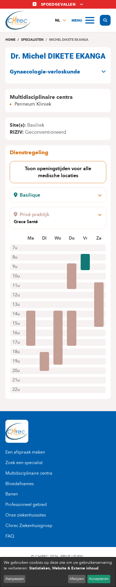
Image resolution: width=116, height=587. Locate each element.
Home (10, 40)
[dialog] (58, 572)
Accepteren (99, 578)
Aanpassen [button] (14, 578)
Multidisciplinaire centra (28, 473)
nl (57, 20)
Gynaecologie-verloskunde (45, 71)
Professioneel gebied (26, 504)
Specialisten (32, 40)
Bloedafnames (19, 483)
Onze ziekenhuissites (25, 515)
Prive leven (71, 556)
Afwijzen (76, 578)
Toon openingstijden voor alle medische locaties (58, 172)
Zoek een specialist (24, 462)
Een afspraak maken (25, 452)
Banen (11, 494)
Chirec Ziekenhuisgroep (28, 525)
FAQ (9, 536)
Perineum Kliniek (33, 104)
